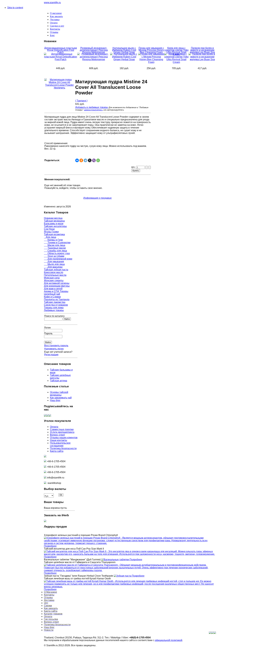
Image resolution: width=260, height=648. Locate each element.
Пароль (48, 333)
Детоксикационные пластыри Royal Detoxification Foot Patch (60, 50)
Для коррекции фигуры (57, 286)
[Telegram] (85, 160)
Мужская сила (52, 277)
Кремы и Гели (53, 240)
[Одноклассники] (81, 160)
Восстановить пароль (56, 345)
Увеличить (59, 87)
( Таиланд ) (81, 100)
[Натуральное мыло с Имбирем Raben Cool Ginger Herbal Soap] (124, 59)
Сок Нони (49, 229)
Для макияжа (53, 267)
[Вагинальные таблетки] (115, 559)
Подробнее (50, 546)
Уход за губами (54, 256)
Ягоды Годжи (51, 231)
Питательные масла (55, 275)
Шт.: (133, 167)
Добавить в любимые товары (91, 107)
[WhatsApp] (98, 160)
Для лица (50, 237)
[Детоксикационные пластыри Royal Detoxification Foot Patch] (60, 59)
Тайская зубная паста (56, 269)
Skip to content (15, 7)
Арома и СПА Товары (56, 291)
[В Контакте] (45, 415)
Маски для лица (54, 245)
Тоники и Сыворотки (57, 242)
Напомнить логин (54, 348)
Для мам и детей (53, 288)
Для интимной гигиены (56, 283)
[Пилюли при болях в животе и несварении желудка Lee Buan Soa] (202, 59)
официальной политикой (168, 640)
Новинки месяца (53, 218)
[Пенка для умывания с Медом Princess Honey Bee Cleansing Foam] (151, 62)
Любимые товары (54, 310)
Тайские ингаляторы (55, 226)
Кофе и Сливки (52, 296)
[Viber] (94, 160)
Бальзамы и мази (53, 223)
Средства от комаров (56, 305)
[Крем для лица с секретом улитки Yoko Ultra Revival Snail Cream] (176, 62)
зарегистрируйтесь (93, 110)
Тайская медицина (54, 221)
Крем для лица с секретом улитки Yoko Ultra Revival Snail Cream (176, 51)
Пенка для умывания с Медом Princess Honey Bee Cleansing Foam (151, 50)
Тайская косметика (54, 234)
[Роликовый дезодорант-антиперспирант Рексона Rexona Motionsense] (93, 59)
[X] (89, 160)
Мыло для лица (54, 264)
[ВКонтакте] (77, 160)
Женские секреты (53, 280)
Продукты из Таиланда (56, 299)
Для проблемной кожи (58, 259)
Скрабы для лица (55, 250)
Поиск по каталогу (54, 316)
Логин (47, 327)
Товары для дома (53, 307)
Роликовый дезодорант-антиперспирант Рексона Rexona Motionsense (94, 50)
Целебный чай (52, 294)
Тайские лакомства (54, 302)
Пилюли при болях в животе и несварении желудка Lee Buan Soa (202, 50)
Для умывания (54, 261)
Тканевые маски (55, 248)
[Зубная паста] (123, 576)
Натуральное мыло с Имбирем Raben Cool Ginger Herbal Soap (124, 50)
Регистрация (51, 354)
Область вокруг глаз (57, 253)
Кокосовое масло (53, 272)
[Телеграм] (50, 415)
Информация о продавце (97, 198)
